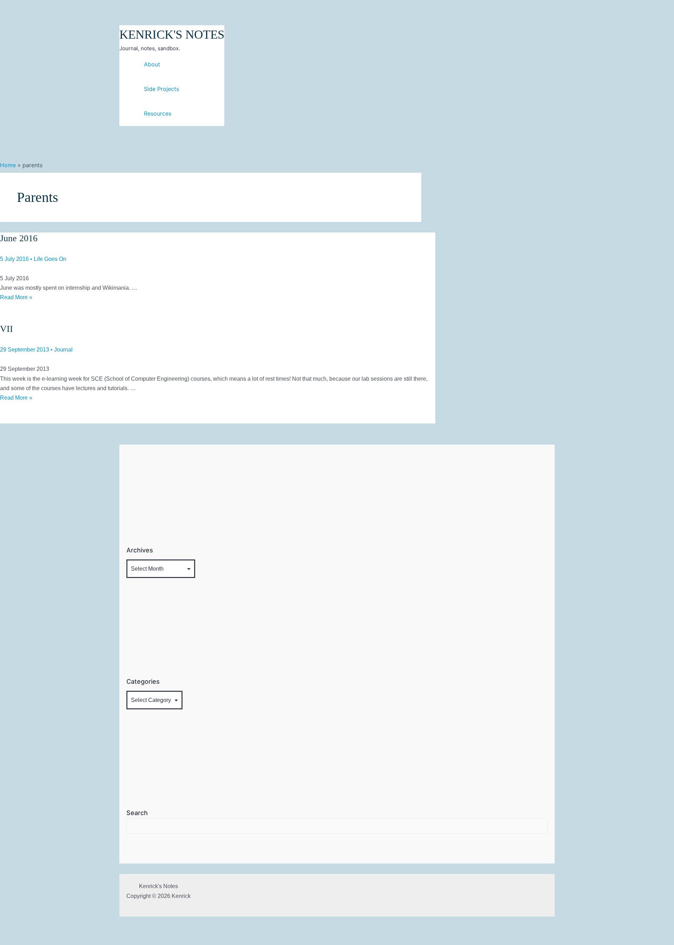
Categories (143, 681)
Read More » (16, 297)
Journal (63, 350)
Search (137, 812)
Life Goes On (50, 259)
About (152, 64)
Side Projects (161, 88)
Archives (139, 550)
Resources (157, 113)
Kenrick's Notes (171, 34)
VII (6, 329)
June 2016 (19, 238)
